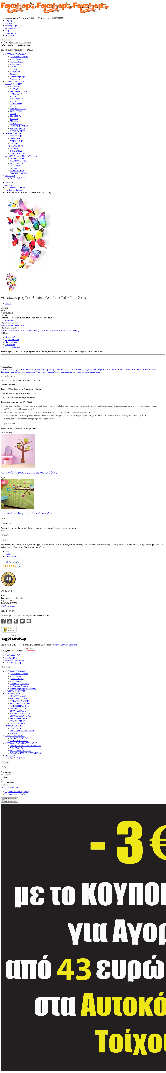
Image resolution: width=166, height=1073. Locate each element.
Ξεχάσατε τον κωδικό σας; (16, 794)
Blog (7, 30)
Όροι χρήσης (11, 657)
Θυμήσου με (8, 782)
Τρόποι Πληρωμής (13, 662)
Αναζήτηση (5, 42)
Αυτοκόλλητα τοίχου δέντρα (66, 372)
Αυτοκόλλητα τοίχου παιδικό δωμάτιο (54, 369)
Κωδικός (4, 777)
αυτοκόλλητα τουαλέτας (89, 372)
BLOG (7, 554)
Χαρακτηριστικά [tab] (12, 339)
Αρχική (8, 20)
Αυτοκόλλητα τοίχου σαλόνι (117, 369)
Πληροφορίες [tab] (11, 342)
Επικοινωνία (10, 33)
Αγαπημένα (10, 28)
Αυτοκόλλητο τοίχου (28, 369)
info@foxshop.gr (8, 606)
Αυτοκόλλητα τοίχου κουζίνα (143, 369)
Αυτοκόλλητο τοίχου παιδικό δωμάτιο (88, 369)
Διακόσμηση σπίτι (9, 372)
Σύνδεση (9, 23)
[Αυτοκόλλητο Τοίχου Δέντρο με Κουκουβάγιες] (18, 467)
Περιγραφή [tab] (10, 337)
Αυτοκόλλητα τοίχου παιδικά (41, 372)
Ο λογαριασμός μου (13, 25)
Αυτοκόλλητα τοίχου (10, 369)
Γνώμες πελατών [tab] (12, 347)
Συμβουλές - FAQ (12, 655)
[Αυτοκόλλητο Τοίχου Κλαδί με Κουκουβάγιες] (18, 508)
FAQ (7, 551)
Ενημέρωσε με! (7, 320)
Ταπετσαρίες (22, 372)
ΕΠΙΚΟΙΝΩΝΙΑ (11, 556)
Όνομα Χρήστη (7, 772)
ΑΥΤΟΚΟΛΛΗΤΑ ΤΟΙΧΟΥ (15, 187)
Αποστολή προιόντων (14, 660)
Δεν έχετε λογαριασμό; (10, 787)
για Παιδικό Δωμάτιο (14, 190)
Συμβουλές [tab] (10, 344)
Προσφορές (10, 35)
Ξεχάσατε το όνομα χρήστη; (17, 791)
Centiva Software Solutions (65, 645)
